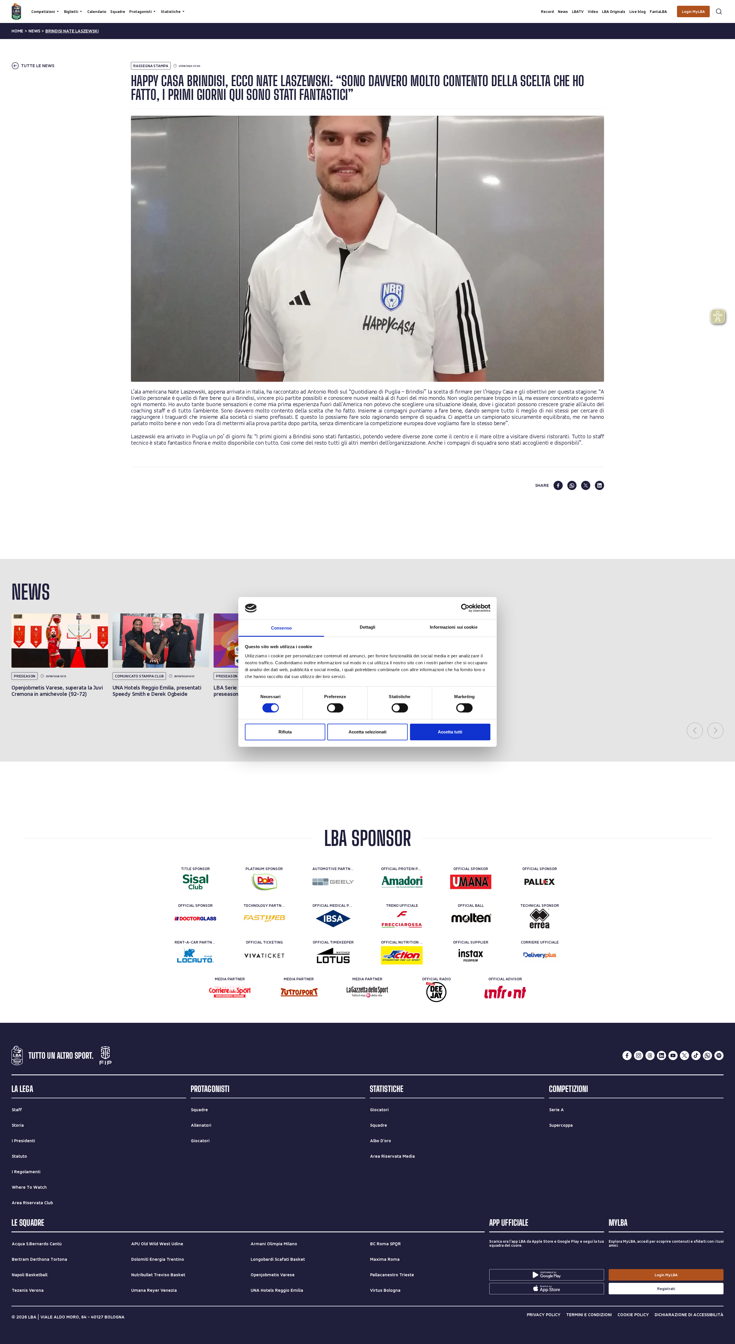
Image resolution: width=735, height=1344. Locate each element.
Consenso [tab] (281, 627)
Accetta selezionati (367, 731)
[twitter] (585, 485)
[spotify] (719, 1055)
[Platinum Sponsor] (264, 882)
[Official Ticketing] (264, 955)
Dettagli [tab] (368, 627)
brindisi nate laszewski (71, 31)
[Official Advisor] (505, 992)
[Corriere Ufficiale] (539, 955)
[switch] (335, 707)
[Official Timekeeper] (333, 955)
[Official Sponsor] (471, 882)
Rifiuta (285, 731)
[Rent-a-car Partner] (195, 955)
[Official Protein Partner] (402, 882)
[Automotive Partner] (333, 882)
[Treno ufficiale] (402, 919)
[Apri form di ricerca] (719, 11)
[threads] (650, 1055)
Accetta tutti (450, 731)
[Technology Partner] (264, 919)
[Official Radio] (436, 992)
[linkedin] (599, 485)
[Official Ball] (471, 919)
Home (17, 31)
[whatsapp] (572, 485)
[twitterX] (684, 1055)
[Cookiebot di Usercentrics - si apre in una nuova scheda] (465, 608)
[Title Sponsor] (195, 882)
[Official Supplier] (471, 955)
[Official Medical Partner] (333, 919)
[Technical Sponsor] (539, 919)
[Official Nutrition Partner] (402, 955)
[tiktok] (696, 1055)
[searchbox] (367, 7)
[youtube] (673, 1055)
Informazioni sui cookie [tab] (453, 627)
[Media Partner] (230, 992)
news (34, 31)
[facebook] (558, 485)
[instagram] (638, 1055)
